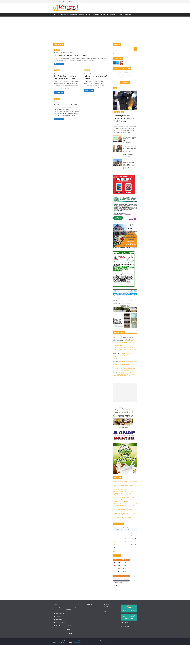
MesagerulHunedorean (69, 52)
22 (132, 541)
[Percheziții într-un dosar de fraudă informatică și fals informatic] (125, 100)
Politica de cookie (108, 611)
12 (121, 538)
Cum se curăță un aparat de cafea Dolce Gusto (124, 497)
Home (55, 14)
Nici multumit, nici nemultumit (63, 626)
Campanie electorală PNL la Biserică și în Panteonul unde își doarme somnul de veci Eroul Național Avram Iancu (125, 493)
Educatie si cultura (84, 14)
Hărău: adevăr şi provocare (65, 105)
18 (117, 541)
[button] (58, 15)
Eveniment (96, 14)
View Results (69, 633)
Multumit (58, 616)
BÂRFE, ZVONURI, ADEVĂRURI (79, 1)
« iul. (114, 551)
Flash (122, 112)
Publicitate (128, 14)
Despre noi (106, 604)
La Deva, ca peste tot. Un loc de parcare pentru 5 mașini (129, 138)
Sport (120, 14)
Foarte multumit (60, 613)
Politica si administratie (108, 14)
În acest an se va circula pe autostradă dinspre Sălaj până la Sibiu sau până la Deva (125, 355)
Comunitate (73, 14)
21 (128, 541)
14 (128, 538)
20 (125, 541)
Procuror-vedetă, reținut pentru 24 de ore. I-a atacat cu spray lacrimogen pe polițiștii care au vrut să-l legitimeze (129, 165)
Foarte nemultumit (60, 622)
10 (114, 538)
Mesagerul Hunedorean (128, 124)
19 (121, 541)
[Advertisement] (95, 27)
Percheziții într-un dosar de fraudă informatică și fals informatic (124, 118)
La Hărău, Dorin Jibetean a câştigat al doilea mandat (65, 77)
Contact (106, 606)
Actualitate (64, 14)
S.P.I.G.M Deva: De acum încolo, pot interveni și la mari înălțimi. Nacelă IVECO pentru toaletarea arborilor (125, 505)
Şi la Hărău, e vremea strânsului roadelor (71, 55)
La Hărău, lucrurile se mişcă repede (95, 77)
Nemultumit (59, 619)
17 (114, 541)
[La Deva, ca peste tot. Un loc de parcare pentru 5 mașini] (117, 139)
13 (125, 538)
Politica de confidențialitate (110, 608)
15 (132, 538)
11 (117, 538)
